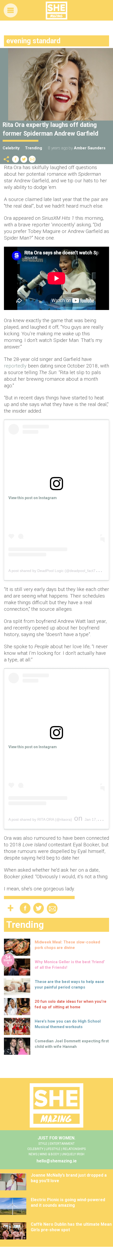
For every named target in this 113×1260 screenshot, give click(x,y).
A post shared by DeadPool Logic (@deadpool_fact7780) (55, 571)
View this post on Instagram (32, 498)
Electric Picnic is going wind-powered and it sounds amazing (68, 1202)
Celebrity (11, 148)
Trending (33, 148)
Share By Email (32, 159)
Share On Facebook (15, 159)
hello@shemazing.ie (57, 1160)
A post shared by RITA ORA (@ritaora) (40, 819)
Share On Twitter (24, 159)
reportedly (16, 366)
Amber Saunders (89, 148)
